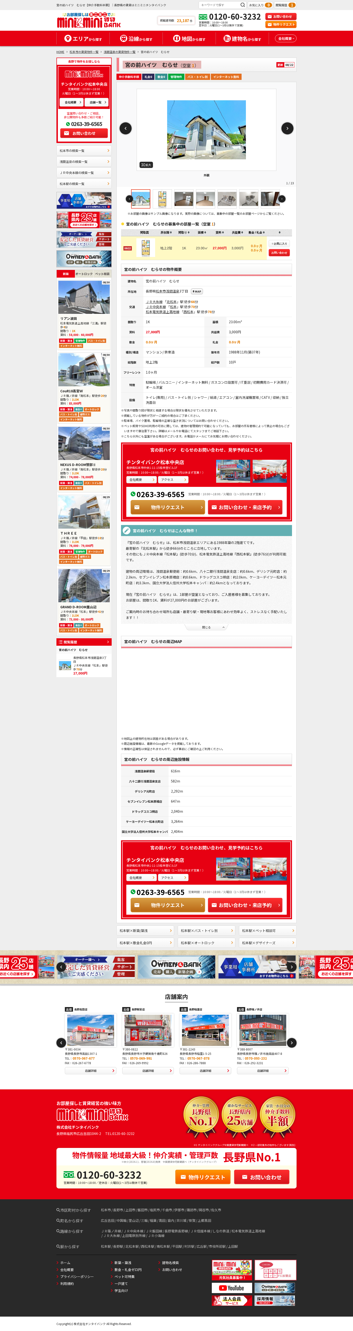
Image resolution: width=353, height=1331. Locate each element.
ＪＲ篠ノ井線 (111, 1231)
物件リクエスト (284, 24)
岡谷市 (204, 1209)
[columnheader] (166, 232)
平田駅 (177, 1246)
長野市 (118, 1209)
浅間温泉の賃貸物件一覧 (119, 52)
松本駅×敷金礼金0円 (136, 942)
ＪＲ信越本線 (200, 1231)
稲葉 (153, 1220)
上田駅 (233, 1246)
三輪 (144, 1220)
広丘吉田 (107, 1220)
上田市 (130, 1209)
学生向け (121, 1290)
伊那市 (179, 1209)
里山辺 (134, 1220)
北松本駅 (132, 1246)
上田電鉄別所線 (134, 1235)
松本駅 (106, 1246)
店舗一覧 (95, 102)
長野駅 (118, 1246)
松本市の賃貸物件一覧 (84, 52)
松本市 (161, 291)
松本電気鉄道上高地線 (162, 311)
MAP (198, 291)
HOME (60, 52)
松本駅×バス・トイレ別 (199, 930)
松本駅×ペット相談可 (259, 930)
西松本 (188, 311)
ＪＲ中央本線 (156, 306)
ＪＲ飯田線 (154, 1231)
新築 (66, 274)
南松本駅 (163, 1246)
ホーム (65, 1262)
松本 (173, 306)
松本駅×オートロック (197, 942)
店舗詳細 (91, 1070)
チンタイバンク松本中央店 (155, 462)
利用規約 (67, 1283)
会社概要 (70, 102)
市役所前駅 (217, 1246)
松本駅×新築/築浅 (134, 930)
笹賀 (192, 1220)
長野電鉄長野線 (176, 1231)
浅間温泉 (172, 291)
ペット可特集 (125, 1276)
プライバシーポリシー (77, 1276)
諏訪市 (192, 1209)
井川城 (181, 1220)
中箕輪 (121, 1220)
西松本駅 (147, 1246)
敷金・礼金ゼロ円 (128, 1269)
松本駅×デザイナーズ (258, 942)
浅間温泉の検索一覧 (74, 161)
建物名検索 (170, 1262)
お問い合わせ (282, 16)
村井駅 (189, 1246)
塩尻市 (155, 1209)
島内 (171, 1220)
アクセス (167, 479)
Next (287, 128)
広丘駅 (202, 1246)
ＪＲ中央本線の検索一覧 (77, 172)
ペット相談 (102, 274)
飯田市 (143, 1209)
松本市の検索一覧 (72, 150)
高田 (162, 1220)
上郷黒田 (204, 1220)
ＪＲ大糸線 (154, 301)
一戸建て (121, 1283)
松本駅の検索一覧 (72, 183)
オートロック (84, 274)
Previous (126, 128)
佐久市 (216, 1209)
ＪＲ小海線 (156, 1235)
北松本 (172, 301)
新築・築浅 (123, 1262)
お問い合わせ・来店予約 (245, 507)
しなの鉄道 (221, 1231)
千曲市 (167, 1209)
